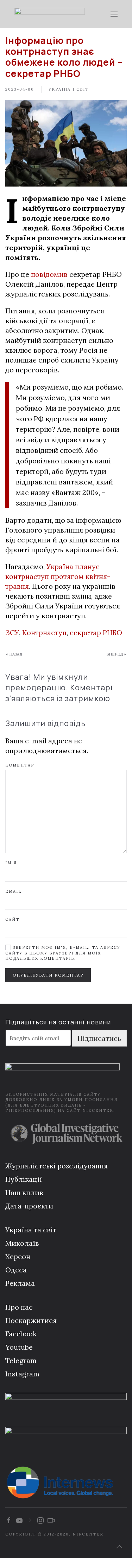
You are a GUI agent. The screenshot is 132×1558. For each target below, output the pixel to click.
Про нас (19, 1307)
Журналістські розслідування (56, 1165)
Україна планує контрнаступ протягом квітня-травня (57, 576)
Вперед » (116, 654)
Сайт (12, 919)
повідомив (49, 274)
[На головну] (49, 14)
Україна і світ (69, 89)
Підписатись (99, 1038)
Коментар (19, 765)
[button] (114, 14)
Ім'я (11, 862)
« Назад (14, 654)
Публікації (23, 1179)
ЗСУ (12, 632)
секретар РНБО (96, 632)
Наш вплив (24, 1192)
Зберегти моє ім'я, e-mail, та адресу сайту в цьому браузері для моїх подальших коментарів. (62, 953)
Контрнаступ (44, 632)
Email (13, 891)
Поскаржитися (31, 1320)
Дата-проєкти (29, 1205)
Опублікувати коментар (48, 975)
